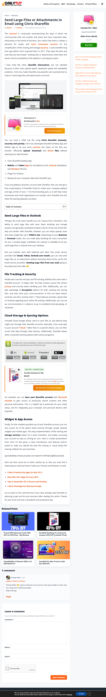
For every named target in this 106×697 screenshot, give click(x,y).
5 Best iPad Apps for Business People (24, 486)
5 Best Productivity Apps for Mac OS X (24, 472)
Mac (38, 121)
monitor (37, 147)
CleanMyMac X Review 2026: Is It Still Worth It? (18, 562)
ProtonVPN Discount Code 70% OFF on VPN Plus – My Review (17, 534)
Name (8, 647)
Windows (15, 169)
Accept (81, 694)
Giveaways (71, 4)
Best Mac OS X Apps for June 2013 (22, 477)
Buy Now (89, 45)
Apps (27, 165)
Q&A (63, 4)
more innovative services (44, 44)
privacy (8, 286)
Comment (9, 620)
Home (7, 15)
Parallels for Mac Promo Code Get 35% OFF (52, 562)
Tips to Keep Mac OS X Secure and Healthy (27, 481)
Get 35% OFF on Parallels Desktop (49, 388)
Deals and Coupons (52, 4)
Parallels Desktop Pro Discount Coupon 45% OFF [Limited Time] (53, 534)
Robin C (9, 28)
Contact (80, 4)
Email (7, 656)
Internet (19, 28)
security (44, 47)
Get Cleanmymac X (54, 131)
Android (52, 165)
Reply (8, 596)
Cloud (22, 327)
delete (51, 150)
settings (69, 695)
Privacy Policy (91, 4)
